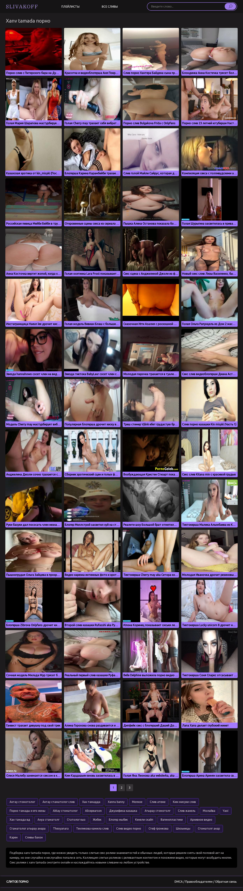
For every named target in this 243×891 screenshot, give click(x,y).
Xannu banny (116, 801)
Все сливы (110, 6)
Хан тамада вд (20, 819)
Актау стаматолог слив (59, 801)
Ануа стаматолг (48, 819)
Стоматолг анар (209, 828)
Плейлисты (70, 6)
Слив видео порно (128, 828)
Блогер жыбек (118, 819)
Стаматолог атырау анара (28, 828)
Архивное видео (201, 819)
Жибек (97, 819)
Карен (14, 837)
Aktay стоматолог (65, 810)
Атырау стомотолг (157, 810)
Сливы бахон (34, 837)
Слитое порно (17, 881)
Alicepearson (93, 810)
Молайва (209, 810)
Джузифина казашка (123, 810)
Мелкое (137, 801)
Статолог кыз (76, 819)
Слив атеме (157, 801)
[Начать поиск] (230, 6)
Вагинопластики (172, 819)
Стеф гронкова (158, 828)
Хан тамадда (91, 801)
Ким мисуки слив (184, 801)
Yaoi (225, 810)
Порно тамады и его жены (27, 810)
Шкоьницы (183, 828)
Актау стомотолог (22, 801)
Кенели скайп (144, 819)
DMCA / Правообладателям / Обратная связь (206, 881)
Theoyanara (61, 828)
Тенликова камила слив (92, 828)
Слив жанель (186, 810)
